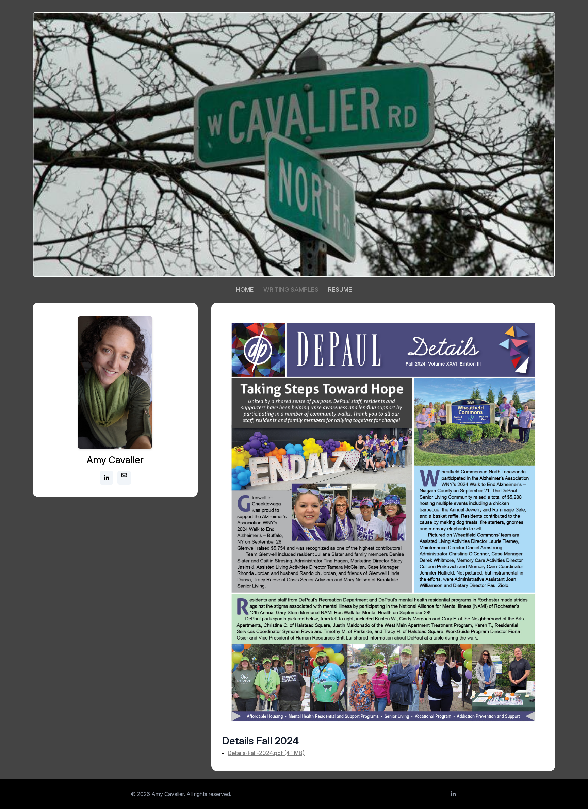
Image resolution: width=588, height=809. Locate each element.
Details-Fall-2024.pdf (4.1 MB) (266, 752)
